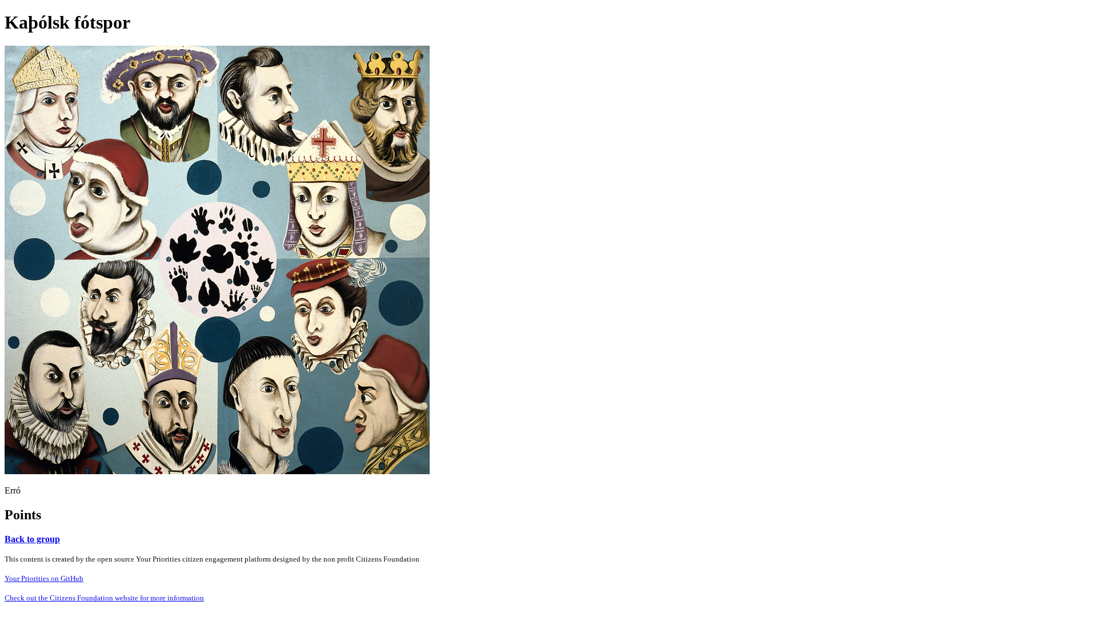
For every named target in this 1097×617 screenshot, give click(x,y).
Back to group (32, 539)
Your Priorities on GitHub (44, 578)
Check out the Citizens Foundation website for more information (104, 598)
